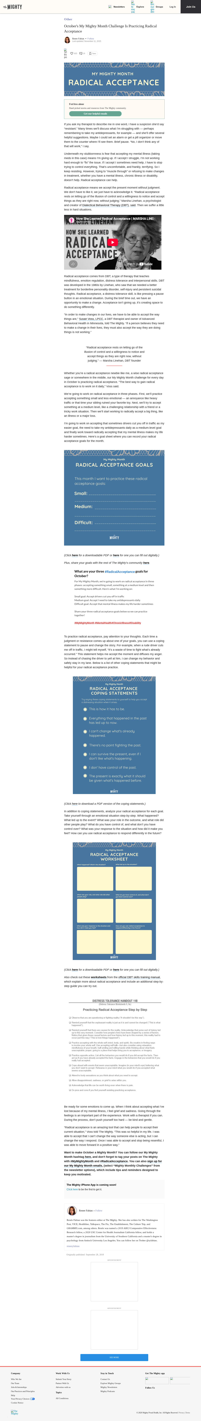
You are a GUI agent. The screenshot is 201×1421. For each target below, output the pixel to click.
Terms (187, 1413)
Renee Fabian (78, 38)
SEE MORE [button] (114, 1357)
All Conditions (62, 1398)
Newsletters (119, 6)
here (146, 562)
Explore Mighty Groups (110, 1383)
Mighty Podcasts (107, 1391)
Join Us (190, 6)
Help (13, 1395)
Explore (140, 6)
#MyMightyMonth (82, 1161)
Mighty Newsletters (108, 1387)
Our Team (15, 1383)
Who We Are (16, 1379)
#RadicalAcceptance (114, 1161)
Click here (72, 1189)
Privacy (181, 1413)
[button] (90, 38)
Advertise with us (63, 1387)
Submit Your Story (63, 1379)
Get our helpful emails (95, 113)
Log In (173, 6)
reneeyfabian (73, 1246)
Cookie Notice (17, 1403)
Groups (159, 6)
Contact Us (105, 1379)
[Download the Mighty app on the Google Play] (182, 1380)
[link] (12, 6)
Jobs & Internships (19, 1387)
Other (68, 19)
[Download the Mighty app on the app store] (157, 1380)
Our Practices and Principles (23, 1391)
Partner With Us (62, 1383)
